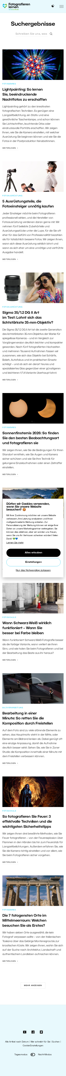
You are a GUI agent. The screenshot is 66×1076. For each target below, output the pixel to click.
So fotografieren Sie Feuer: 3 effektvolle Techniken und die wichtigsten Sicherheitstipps (27, 821)
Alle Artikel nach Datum (17, 1042)
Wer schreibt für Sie (40, 1042)
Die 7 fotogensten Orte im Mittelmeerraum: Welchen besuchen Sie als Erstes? (24, 920)
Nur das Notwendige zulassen (33, 570)
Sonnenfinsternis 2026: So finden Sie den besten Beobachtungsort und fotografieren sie (30, 438)
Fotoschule (9, 617)
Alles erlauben (33, 553)
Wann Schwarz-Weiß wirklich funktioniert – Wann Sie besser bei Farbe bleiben (26, 628)
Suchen (56, 1042)
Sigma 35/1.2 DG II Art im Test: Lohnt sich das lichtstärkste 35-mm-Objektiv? (27, 317)
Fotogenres (9, 84)
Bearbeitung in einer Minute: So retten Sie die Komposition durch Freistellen (27, 718)
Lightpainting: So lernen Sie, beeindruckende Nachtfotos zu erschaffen (24, 94)
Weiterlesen (9, 148)
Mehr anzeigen (33, 985)
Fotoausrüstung (12, 196)
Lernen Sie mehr (15, 543)
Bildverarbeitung (12, 708)
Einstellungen (33, 562)
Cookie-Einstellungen (33, 1046)
